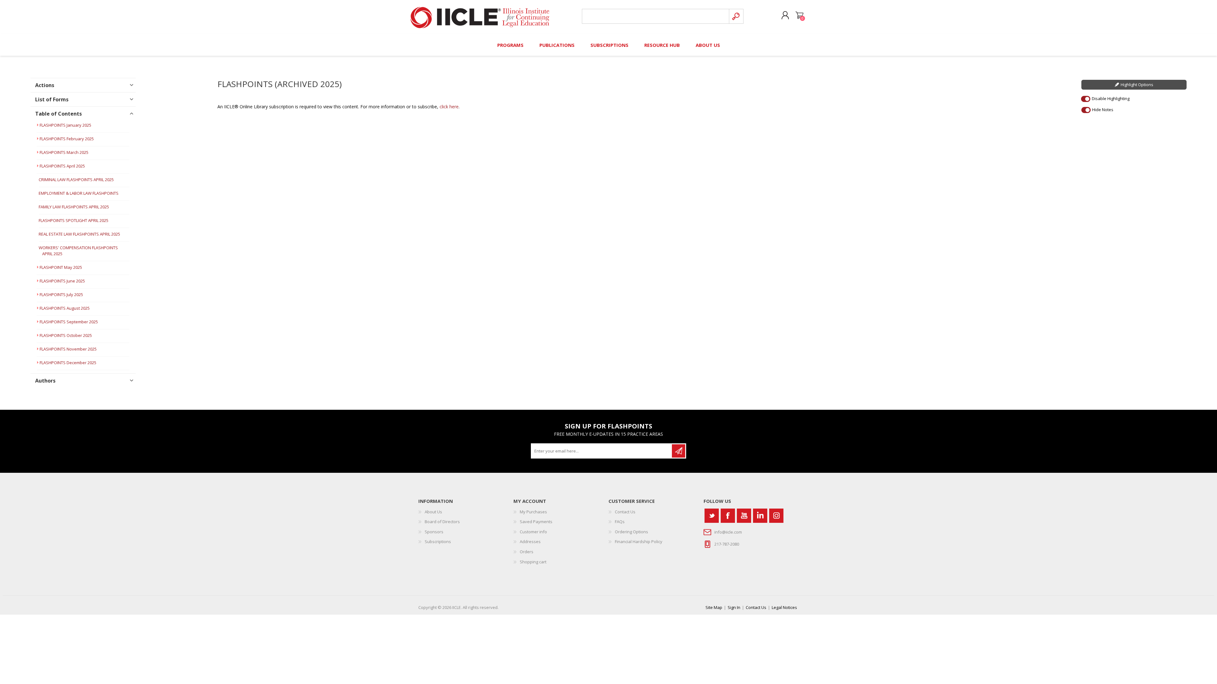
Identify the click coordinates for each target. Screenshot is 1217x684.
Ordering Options (631, 532)
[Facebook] (728, 516)
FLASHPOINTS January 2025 (65, 125)
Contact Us (625, 512)
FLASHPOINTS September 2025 (69, 322)
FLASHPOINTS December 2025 (68, 362)
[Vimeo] (760, 516)
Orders (526, 551)
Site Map (713, 607)
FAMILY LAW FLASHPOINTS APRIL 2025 (74, 207)
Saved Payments (536, 521)
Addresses (530, 541)
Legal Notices (784, 607)
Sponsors (434, 532)
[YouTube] (744, 516)
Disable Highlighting (1111, 98)
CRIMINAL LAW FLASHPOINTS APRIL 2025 (76, 179)
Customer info (533, 532)
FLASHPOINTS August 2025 (65, 308)
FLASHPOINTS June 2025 (62, 281)
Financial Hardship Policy (638, 541)
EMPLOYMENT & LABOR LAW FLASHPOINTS (79, 193)
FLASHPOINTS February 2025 (67, 139)
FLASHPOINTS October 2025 (66, 335)
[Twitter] (712, 516)
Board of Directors (442, 521)
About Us (433, 512)
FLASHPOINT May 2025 (61, 267)
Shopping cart (799, 15)
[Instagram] (776, 516)
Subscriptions (438, 541)
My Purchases (533, 512)
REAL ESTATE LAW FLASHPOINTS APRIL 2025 (79, 234)
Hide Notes (1102, 109)
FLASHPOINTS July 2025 (61, 294)
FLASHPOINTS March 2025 (64, 152)
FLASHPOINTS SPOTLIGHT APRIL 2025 (73, 220)
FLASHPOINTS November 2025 (68, 349)
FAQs (620, 521)
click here (449, 107)
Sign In (734, 607)
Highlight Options (1137, 84)
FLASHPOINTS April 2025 (62, 166)
